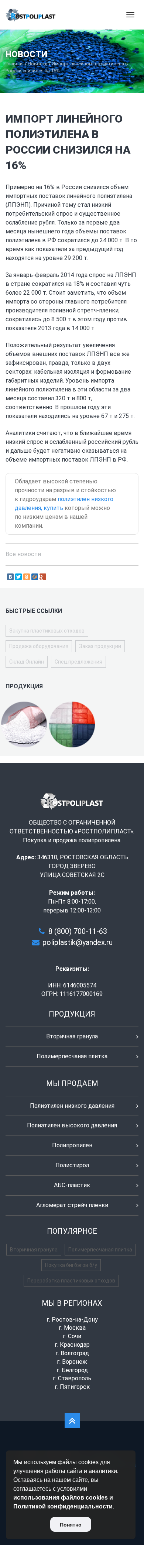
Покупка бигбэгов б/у (71, 1265)
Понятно (71, 1525)
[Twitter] (18, 576)
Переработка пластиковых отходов (71, 1281)
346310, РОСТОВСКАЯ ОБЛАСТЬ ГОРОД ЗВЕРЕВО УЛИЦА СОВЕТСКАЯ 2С (82, 866)
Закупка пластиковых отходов (47, 631)
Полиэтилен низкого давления (72, 1105)
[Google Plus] (43, 576)
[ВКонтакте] (10, 576)
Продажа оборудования (38, 646)
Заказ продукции (100, 646)
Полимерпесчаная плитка (72, 1056)
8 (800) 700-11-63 (77, 931)
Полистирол (72, 1165)
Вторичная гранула (72, 1036)
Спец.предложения (78, 662)
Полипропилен (72, 1145)
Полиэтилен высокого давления (72, 1125)
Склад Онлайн (26, 662)
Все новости (23, 554)
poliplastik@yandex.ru (77, 942)
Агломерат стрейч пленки (72, 1205)
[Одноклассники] (26, 576)
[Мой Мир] (34, 576)
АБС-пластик (72, 1185)
